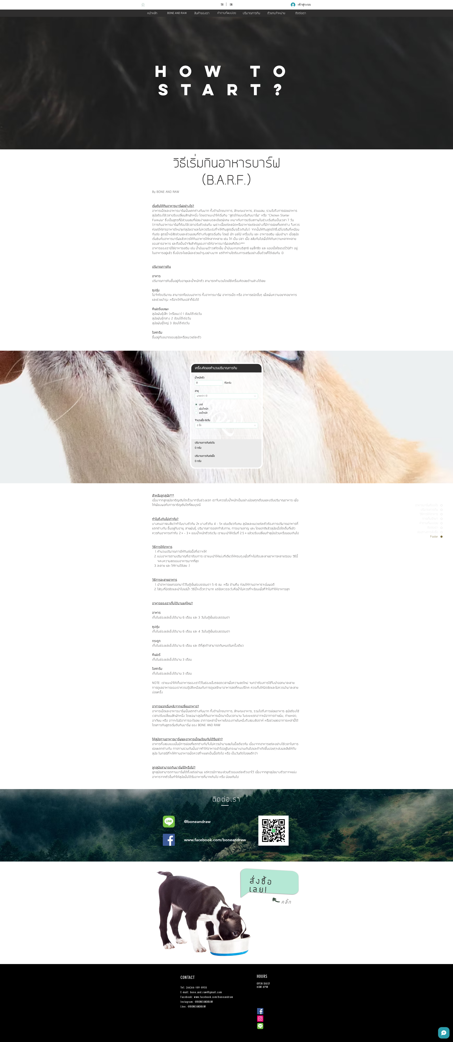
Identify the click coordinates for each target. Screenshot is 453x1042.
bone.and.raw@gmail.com (206, 992)
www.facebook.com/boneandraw (215, 839)
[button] (143, 5)
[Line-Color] (169, 822)
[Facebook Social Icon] (169, 840)
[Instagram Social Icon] (260, 1018)
